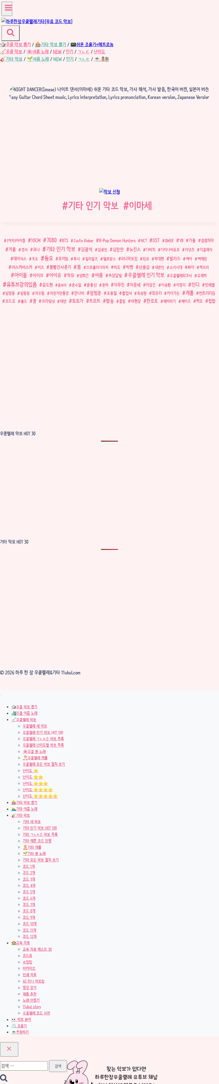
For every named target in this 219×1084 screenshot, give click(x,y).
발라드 (175, 259)
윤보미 (62, 285)
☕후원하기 (20, 1032)
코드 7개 (29, 904)
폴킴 (122, 301)
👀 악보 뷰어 (21, 1019)
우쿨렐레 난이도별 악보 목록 (43, 745)
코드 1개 (29, 866)
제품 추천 (29, 994)
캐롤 (190, 293)
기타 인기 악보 (90, 205)
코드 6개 (29, 898)
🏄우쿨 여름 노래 (24, 713)
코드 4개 (29, 885)
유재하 (202, 275)
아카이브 (29, 968)
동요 (48, 258)
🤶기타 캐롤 (32, 847)
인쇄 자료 (29, 974)
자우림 (39, 293)
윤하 (105, 284)
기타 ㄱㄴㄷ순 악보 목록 (40, 834)
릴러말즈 (91, 258)
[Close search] (9, 1049)
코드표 (10, 301)
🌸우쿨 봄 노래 (34, 751)
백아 (189, 258)
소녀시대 (176, 267)
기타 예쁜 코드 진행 (37, 841)
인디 (196, 284)
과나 (36, 249)
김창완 (118, 249)
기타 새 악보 (32, 821)
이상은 (151, 285)
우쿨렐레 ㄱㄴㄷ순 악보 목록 (43, 738)
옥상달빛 (115, 275)
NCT (144, 240)
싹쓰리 (204, 267)
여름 (99, 275)
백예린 (202, 258)
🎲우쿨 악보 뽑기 (24, 706)
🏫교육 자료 (20, 943)
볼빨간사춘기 (60, 267)
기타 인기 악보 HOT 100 (40, 828)
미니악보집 (129, 259)
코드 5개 (29, 892)
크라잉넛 (48, 301)
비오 (117, 267)
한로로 (152, 301)
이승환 (166, 284)
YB (181, 240)
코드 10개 (29, 923)
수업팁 (27, 962)
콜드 (24, 301)
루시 (77, 258)
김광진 (102, 249)
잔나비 (79, 293)
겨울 (12, 249)
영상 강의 (29, 987)
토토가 (78, 301)
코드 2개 (29, 872)
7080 (52, 240)
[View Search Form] (10, 33)
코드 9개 (29, 917)
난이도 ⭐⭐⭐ (35, 783)
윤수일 (76, 284)
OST (156, 240)
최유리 (157, 293)
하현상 (136, 301)
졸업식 (127, 293)
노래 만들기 (31, 1000)
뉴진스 (135, 249)
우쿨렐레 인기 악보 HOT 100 (43, 732)
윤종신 (92, 285)
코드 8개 (29, 911)
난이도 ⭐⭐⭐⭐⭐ (40, 796)
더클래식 (206, 249)
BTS (65, 240)
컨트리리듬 (207, 293)
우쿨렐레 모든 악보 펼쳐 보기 (44, 764)
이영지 (181, 284)
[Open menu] (6, 9)
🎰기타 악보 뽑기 (24, 802)
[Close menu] (0, 695)
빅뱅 (129, 267)
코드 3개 (29, 879)
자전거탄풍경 (59, 293)
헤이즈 (186, 301)
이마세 (137, 205)
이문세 (135, 285)
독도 (35, 258)
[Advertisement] (109, 146)
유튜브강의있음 (22, 284)
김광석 (86, 249)
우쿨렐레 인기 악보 (146, 275)
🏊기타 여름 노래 (24, 809)
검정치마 (207, 240)
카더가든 (173, 293)
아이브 (38, 275)
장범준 (95, 293)
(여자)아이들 (16, 240)
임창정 (25, 293)
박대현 (159, 258)
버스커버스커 (22, 267)
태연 (63, 301)
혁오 (199, 301)
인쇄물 (210, 285)
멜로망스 (109, 258)
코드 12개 (29, 936)
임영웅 (10, 293)
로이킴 (63, 259)
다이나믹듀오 (170, 249)
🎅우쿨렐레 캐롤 (35, 757)
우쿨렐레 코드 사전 (36, 1013)
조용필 (112, 293)
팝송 (110, 301)
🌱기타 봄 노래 (34, 853)
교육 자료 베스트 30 (37, 949)
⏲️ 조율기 (19, 1025)
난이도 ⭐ (30, 770)
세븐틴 (159, 267)
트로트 (94, 301)
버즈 (41, 267)
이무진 (119, 285)
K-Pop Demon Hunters (117, 240)
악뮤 (70, 275)
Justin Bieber (84, 240)
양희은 (84, 275)
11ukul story (32, 1006)
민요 (146, 258)
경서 (24, 249)
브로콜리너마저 (97, 267)
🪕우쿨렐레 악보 (23, 719)
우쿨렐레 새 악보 (35, 726)
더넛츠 (189, 249)
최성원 (142, 293)
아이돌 (21, 275)
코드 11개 (29, 930)
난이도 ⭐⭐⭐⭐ (38, 789)
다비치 (150, 249)
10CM (35, 240)
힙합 (212, 301)
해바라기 (169, 301)
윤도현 (47, 285)
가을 (192, 240)
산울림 (144, 267)
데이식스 (20, 259)
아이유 (55, 275)
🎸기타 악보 (20, 815)
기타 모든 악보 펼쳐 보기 (41, 860)
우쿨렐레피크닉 (181, 275)
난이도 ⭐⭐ (33, 777)
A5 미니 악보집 (33, 981)
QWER (169, 240)
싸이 (191, 267)
